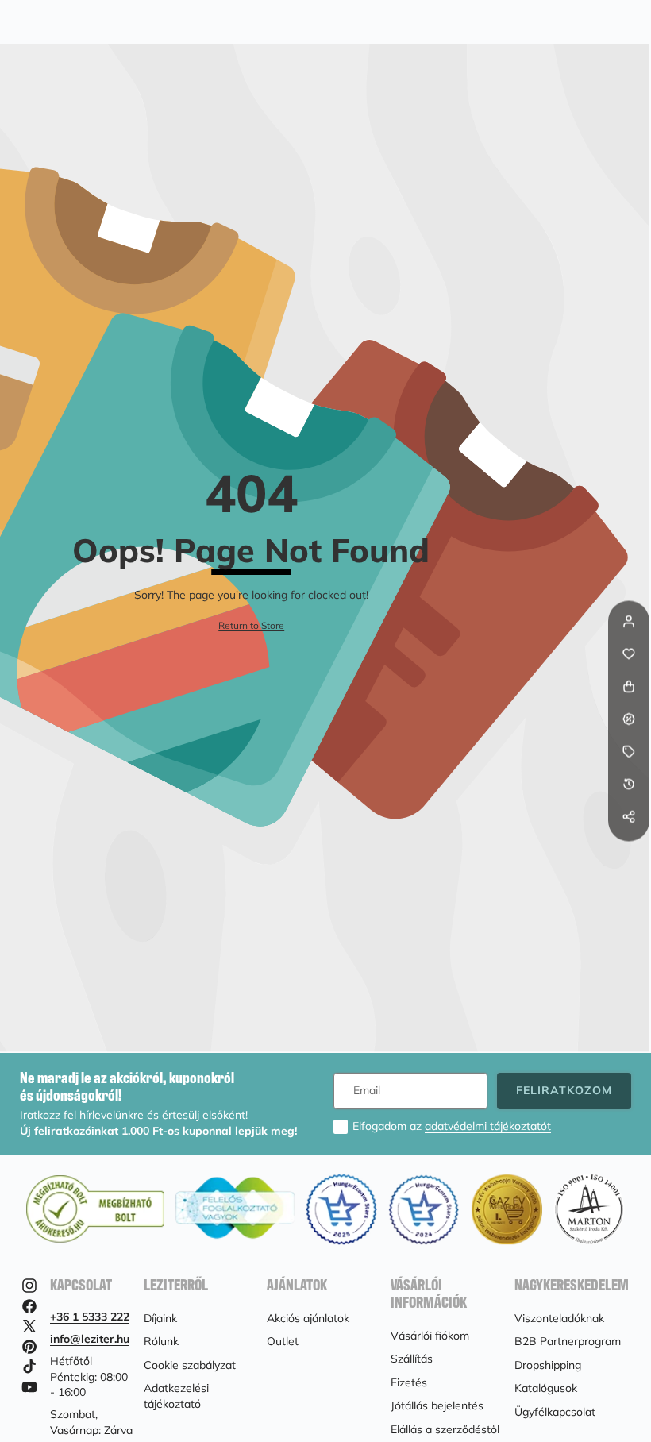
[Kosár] (628, 687)
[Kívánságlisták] (628, 654)
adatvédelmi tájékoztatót (488, 1126)
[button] (628, 849)
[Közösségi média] (628, 817)
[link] (251, 626)
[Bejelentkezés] (628, 621)
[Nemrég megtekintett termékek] (628, 784)
